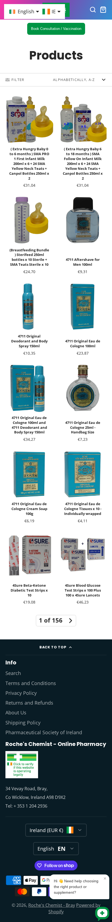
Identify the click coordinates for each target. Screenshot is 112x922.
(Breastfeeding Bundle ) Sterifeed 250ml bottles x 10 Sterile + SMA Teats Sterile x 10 (29, 236)
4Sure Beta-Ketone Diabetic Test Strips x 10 (29, 570)
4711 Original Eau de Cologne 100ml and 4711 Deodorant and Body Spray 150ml (29, 404)
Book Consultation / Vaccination (56, 29)
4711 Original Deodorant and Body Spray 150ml (29, 321)
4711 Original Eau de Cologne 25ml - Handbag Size (83, 404)
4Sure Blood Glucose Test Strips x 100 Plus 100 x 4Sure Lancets (83, 570)
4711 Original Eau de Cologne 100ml (83, 321)
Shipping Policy (23, 722)
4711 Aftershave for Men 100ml (83, 236)
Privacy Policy (21, 693)
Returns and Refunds (29, 702)
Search (13, 673)
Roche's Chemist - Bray (51, 905)
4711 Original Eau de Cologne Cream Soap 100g (29, 488)
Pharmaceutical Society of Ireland (43, 732)
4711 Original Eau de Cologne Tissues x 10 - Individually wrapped (83, 488)
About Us (15, 712)
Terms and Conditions (30, 683)
